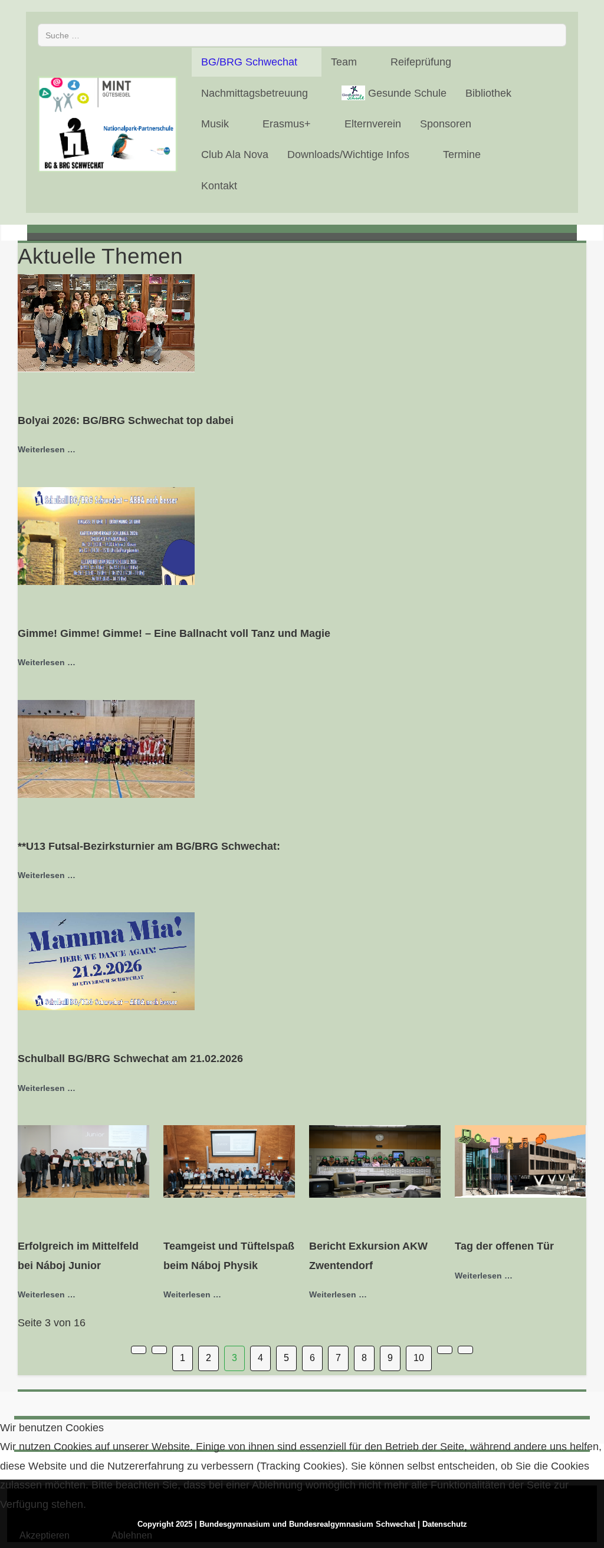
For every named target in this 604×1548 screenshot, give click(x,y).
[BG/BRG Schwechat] (108, 124)
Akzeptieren (44, 1535)
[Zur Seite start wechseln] (138, 1350)
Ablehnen (131, 1535)
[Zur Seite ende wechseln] (465, 1350)
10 (418, 1358)
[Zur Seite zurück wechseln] (159, 1350)
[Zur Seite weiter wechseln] (444, 1350)
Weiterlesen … (47, 449)
